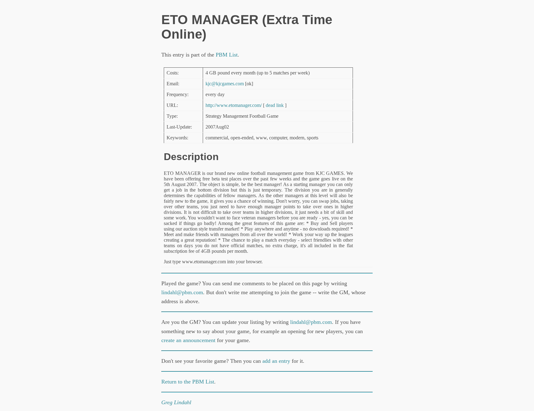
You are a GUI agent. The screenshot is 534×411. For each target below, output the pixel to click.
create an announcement (188, 340)
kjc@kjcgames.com (225, 83)
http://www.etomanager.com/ (234, 105)
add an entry (276, 361)
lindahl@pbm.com (182, 292)
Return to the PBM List (187, 382)
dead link (275, 105)
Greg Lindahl (176, 402)
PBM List (227, 55)
